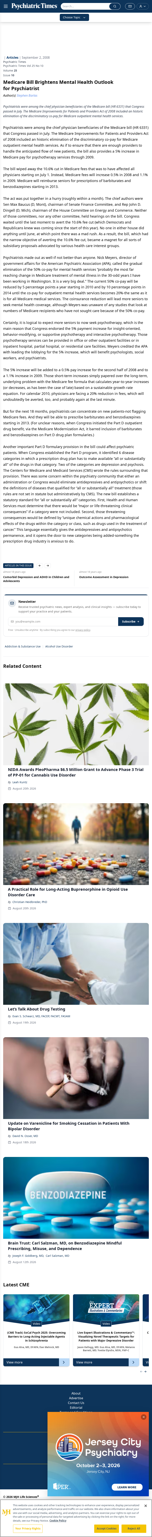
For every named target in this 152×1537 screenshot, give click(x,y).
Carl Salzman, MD (57, 1256)
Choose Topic (71, 17)
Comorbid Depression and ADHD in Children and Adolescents (36, 579)
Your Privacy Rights (27, 1528)
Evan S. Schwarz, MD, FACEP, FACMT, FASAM (41, 1016)
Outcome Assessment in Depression (103, 577)
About (76, 1393)
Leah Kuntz (19, 782)
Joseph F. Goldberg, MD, (28, 1256)
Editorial (76, 1407)
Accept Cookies (107, 1528)
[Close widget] (143, 1417)
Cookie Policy (57, 1520)
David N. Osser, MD (25, 1136)
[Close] (145, 1505)
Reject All (134, 1528)
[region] (76, 1518)
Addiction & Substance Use (23, 646)
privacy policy (82, 630)
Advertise (76, 1398)
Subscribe (128, 621)
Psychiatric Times (14, 62)
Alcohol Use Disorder (59, 646)
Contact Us (76, 1403)
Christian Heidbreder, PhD (29, 902)
